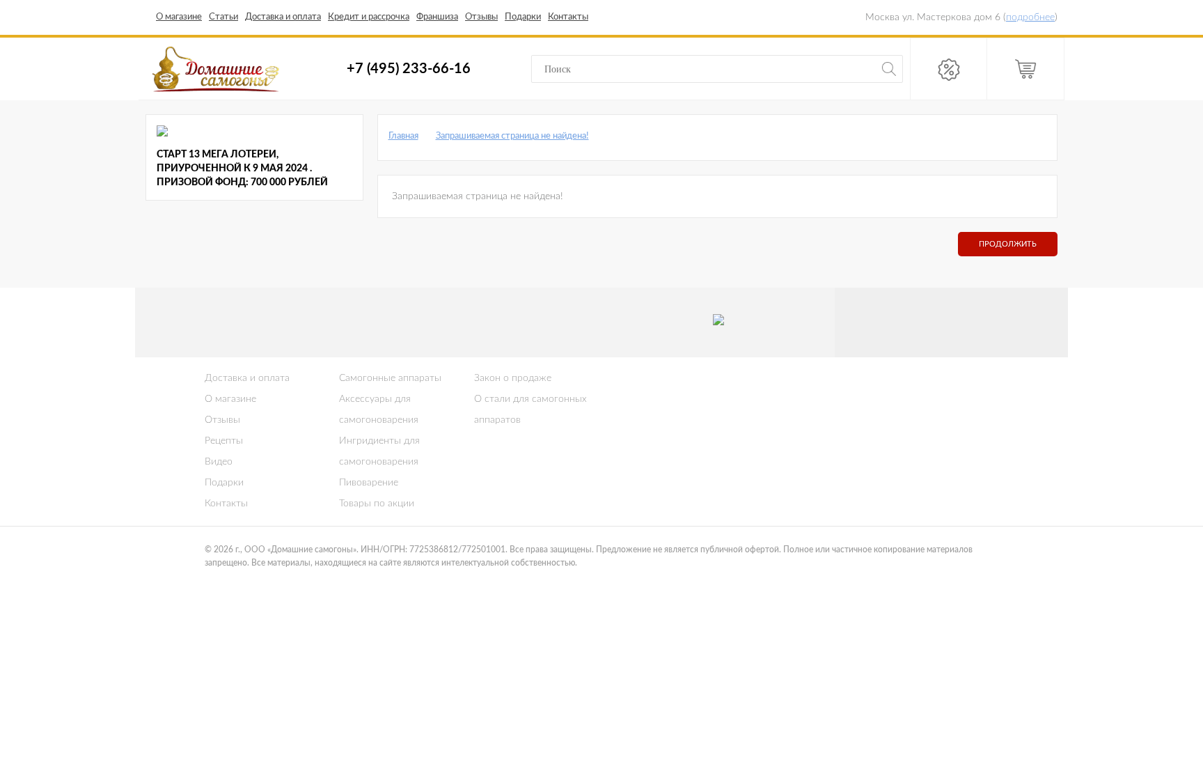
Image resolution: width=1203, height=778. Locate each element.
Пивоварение (368, 483)
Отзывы (222, 420)
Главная (403, 136)
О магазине (230, 399)
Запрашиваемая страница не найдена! (512, 136)
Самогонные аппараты (390, 378)
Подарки (224, 483)
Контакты (226, 503)
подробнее (1030, 17)
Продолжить (1008, 244)
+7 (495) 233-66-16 (409, 68)
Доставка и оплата (247, 378)
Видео (219, 462)
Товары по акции (376, 503)
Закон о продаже (512, 378)
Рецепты (224, 441)
